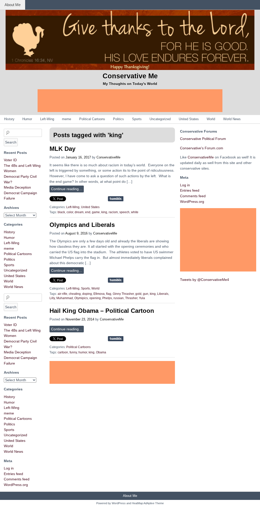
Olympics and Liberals (82, 224)
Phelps (107, 298)
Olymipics (81, 298)
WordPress (119, 503)
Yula (142, 298)
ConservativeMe (108, 157)
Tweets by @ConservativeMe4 (204, 280)
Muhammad (64, 298)
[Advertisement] (130, 100)
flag (108, 293)
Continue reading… (66, 189)
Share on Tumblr (115, 198)
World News (232, 119)
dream (79, 212)
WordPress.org (16, 485)
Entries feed (13, 474)
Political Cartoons (92, 119)
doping (87, 293)
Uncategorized (160, 119)
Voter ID (10, 160)
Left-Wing (47, 119)
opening (95, 298)
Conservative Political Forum (203, 139)
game (96, 212)
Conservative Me (130, 76)
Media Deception (17, 187)
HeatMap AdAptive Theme (148, 503)
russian (118, 298)
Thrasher (131, 298)
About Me (13, 5)
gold (138, 293)
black (61, 212)
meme (66, 119)
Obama (101, 352)
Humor (27, 119)
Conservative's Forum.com (201, 148)
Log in (9, 468)
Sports (137, 119)
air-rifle (62, 293)
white (134, 212)
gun (145, 293)
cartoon (63, 352)
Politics (118, 119)
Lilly (52, 298)
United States (189, 119)
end (87, 212)
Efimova (99, 293)
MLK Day (62, 148)
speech (124, 212)
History (9, 119)
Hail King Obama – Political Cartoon (102, 310)
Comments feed (16, 479)
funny (73, 352)
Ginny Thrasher (123, 293)
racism (113, 212)
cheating (75, 293)
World (211, 119)
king (104, 212)
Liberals (162, 293)
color (70, 212)
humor (82, 352)
